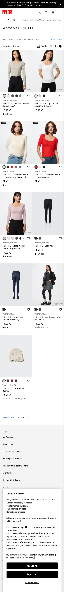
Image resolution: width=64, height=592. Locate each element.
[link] (35, 4)
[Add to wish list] (28, 95)
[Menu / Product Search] (59, 12)
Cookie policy (28, 557)
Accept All (32, 566)
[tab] (10, 19)
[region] (32, 540)
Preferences (32, 582)
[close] (3, 3)
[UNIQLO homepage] (7, 12)
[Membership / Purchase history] (46, 12)
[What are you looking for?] (39, 12)
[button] (16, 71)
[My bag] (52, 12)
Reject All (32, 574)
